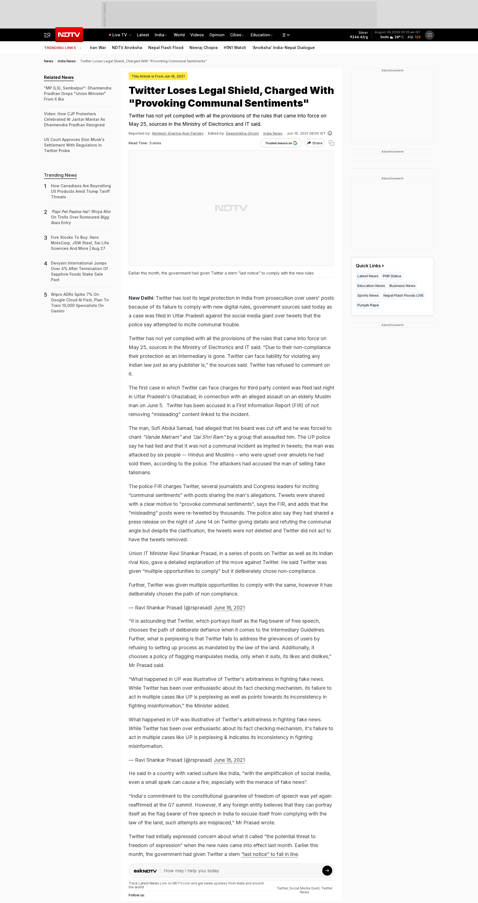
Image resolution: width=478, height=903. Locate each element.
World (179, 34)
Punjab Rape (368, 305)
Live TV (120, 34)
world (139, 887)
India (159, 34)
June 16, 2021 (229, 607)
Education (260, 34)
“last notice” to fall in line (269, 854)
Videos (197, 34)
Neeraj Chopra (203, 47)
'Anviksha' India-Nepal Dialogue (283, 47)
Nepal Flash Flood (165, 47)
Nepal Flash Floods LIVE (403, 295)
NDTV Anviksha (127, 47)
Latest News (367, 276)
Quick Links (368, 265)
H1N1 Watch (235, 47)
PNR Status (392, 276)
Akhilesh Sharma (166, 133)
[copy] (331, 143)
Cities (235, 34)
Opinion (217, 34)
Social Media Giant (304, 888)
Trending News (60, 175)
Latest (143, 34)
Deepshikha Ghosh (242, 133)
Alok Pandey (193, 133)
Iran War (98, 47)
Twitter (282, 888)
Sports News (368, 295)
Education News (371, 285)
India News (272, 133)
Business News (402, 285)
